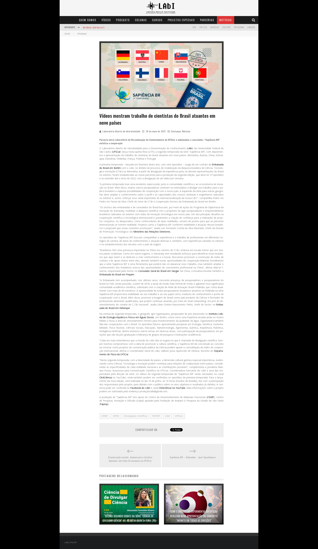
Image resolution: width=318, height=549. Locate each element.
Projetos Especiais (181, 20)
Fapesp (104, 404)
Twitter (203, 27)
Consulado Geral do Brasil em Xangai (158, 271)
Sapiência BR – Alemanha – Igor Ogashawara (193, 457)
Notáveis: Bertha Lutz (94, 27)
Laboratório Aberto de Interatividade (121, 131)
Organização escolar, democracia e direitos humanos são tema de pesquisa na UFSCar (130, 458)
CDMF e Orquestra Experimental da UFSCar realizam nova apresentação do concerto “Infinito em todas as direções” (194, 515)
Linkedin (251, 27)
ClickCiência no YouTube (172, 387)
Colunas (141, 20)
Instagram (239, 27)
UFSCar (116, 151)
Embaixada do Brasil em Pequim (116, 274)
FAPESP (156, 416)
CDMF (210, 397)
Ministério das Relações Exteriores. (152, 231)
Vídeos (106, 20)
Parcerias (207, 20)
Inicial (67, 33)
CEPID (116, 416)
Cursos (157, 20)
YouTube (226, 27)
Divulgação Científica (135, 416)
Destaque (176, 131)
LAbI (189, 148)
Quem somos (87, 20)
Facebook (214, 27)
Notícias (225, 20)
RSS (194, 27)
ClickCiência (105, 377)
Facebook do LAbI (140, 387)
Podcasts (123, 20)
